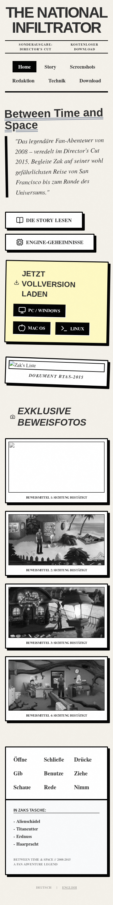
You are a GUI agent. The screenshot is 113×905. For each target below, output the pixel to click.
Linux (77, 328)
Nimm (81, 787)
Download (90, 80)
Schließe (54, 759)
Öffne (20, 759)
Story (50, 66)
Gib (18, 773)
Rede (50, 787)
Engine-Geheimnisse (54, 242)
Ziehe (81, 773)
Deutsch (43, 887)
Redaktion (23, 80)
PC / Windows (44, 310)
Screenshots (82, 66)
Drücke (83, 759)
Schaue (22, 787)
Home (24, 66)
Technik (57, 80)
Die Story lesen (49, 220)
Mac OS (36, 327)
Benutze (53, 773)
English (69, 887)
